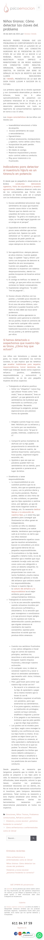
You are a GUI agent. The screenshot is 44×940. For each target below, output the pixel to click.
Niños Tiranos (22, 814)
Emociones (10, 814)
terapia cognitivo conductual (15, 907)
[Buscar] (33, 838)
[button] (39, 935)
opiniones (9, 889)
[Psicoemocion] (19, 7)
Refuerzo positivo (24, 818)
